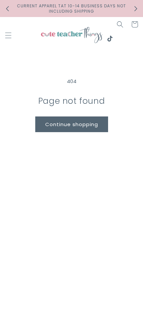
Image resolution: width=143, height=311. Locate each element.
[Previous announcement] (7, 8)
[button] (8, 35)
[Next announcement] (135, 8)
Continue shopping (71, 124)
